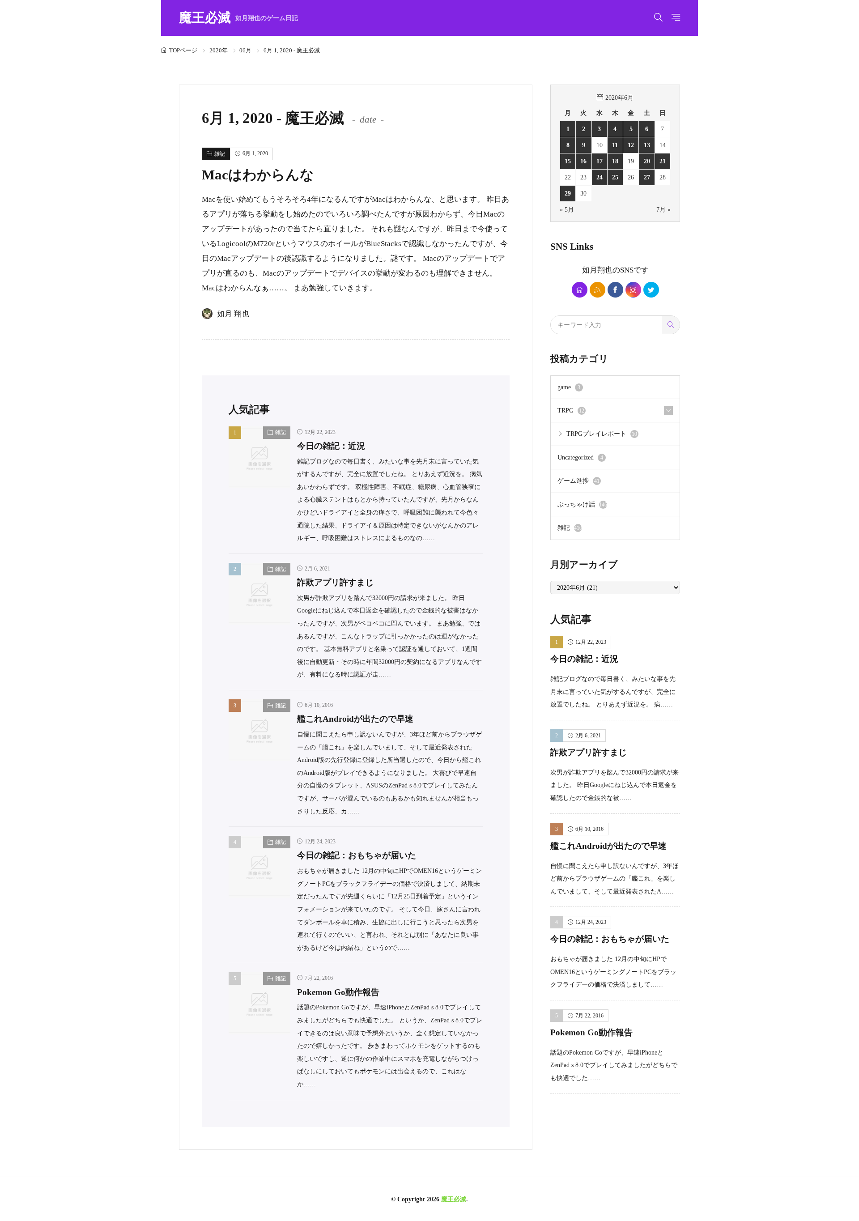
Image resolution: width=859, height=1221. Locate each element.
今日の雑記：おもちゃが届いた (356, 855)
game (568, 387)
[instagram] (633, 290)
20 (647, 161)
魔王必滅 (238, 18)
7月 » (663, 209)
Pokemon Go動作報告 (338, 992)
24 (599, 177)
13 (647, 145)
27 (647, 177)
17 (599, 161)
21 (662, 161)
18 (615, 161)
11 (615, 145)
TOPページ (183, 50)
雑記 (219, 154)
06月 (245, 50)
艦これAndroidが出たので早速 (355, 718)
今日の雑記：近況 (331, 446)
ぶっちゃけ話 (582, 504)
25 (615, 177)
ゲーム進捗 (578, 480)
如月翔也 (597, 270)
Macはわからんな (258, 175)
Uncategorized (580, 457)
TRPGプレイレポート (601, 433)
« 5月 (567, 209)
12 (631, 145)
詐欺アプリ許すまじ (335, 582)
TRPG (570, 410)
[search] (671, 325)
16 (583, 161)
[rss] (597, 290)
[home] (579, 290)
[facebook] (615, 290)
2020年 (218, 50)
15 (568, 161)
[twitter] (651, 290)
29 (568, 193)
